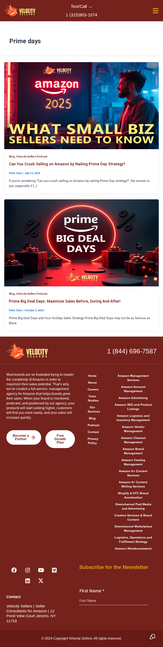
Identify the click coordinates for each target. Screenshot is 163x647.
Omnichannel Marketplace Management (133, 528)
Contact (93, 432)
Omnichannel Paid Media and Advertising (133, 506)
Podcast (94, 425)
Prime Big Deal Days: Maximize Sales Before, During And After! (65, 301)
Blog (12, 156)
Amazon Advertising (133, 398)
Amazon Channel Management (133, 440)
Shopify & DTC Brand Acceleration (133, 495)
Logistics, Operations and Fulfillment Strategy (133, 539)
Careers (93, 389)
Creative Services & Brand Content (133, 517)
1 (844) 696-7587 (132, 351)
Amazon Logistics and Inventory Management (133, 418)
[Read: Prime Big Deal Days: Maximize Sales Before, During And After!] (81, 242)
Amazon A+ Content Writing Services (133, 484)
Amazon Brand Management (133, 451)
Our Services (94, 409)
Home (92, 375)
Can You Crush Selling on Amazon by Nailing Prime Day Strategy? (67, 164)
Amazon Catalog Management (133, 462)
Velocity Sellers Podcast (31, 156)
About (92, 382)
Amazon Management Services (133, 378)
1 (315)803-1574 (81, 15)
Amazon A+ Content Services (133, 473)
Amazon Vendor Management (133, 429)
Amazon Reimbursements (133, 548)
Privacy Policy (93, 441)
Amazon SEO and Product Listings (133, 407)
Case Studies (93, 398)
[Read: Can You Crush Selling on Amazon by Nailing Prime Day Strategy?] (81, 105)
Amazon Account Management (133, 389)
